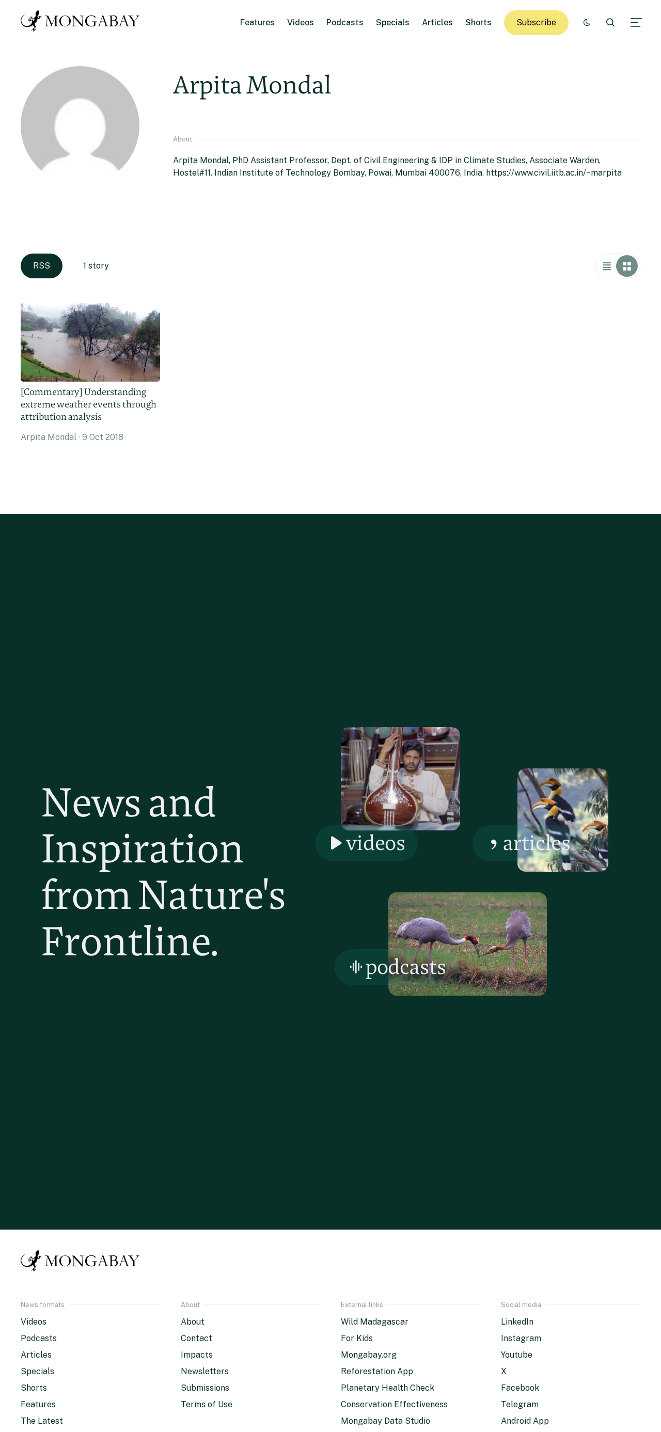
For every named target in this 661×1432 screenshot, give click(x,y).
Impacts (197, 1355)
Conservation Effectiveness (394, 1404)
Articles (437, 22)
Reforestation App (377, 1371)
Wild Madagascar (374, 1322)
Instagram (521, 1338)
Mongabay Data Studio (385, 1421)
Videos (300, 22)
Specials (393, 22)
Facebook (520, 1388)
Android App (525, 1421)
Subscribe (536, 22)
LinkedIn (517, 1322)
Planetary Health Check (387, 1388)
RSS (41, 266)
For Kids (357, 1338)
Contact (196, 1338)
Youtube (516, 1355)
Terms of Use (206, 1404)
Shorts (478, 22)
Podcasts (345, 22)
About (192, 1322)
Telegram (520, 1404)
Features (257, 22)
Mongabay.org (369, 1355)
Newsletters (205, 1371)
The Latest (42, 1421)
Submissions (205, 1388)
